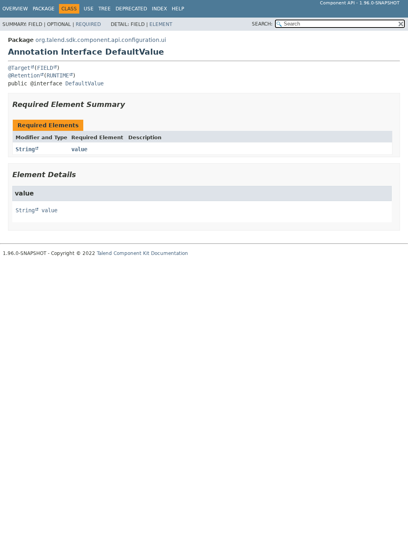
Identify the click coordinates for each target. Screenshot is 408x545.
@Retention (24, 75)
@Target (19, 68)
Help (178, 9)
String (25, 149)
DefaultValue (84, 83)
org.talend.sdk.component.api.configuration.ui (100, 40)
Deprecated (131, 9)
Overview (15, 9)
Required (88, 24)
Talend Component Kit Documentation (142, 253)
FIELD (45, 68)
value (79, 149)
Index (159, 9)
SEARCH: (262, 24)
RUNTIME (58, 75)
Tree (104, 9)
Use (89, 9)
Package (44, 9)
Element (160, 24)
